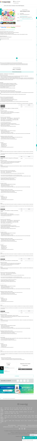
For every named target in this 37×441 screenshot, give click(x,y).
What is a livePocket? (17, 1)
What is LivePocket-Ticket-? (12, 425)
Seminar (26, 420)
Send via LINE (24, 381)
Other (31, 409)
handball (32, 415)
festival (13, 420)
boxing (21, 415)
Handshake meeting (12, 411)
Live (28, 411)
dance (29, 409)
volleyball (14, 415)
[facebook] (22, 428)
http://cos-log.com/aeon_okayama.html (10, 29)
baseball (6, 415)
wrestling (18, 415)
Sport (1, 415)
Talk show (25, 411)
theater (8, 409)
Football (9, 415)
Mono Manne (25, 409)
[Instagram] (25, 428)
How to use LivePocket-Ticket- (22, 425)
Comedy (21, 409)
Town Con (22, 420)
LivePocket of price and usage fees (8, 426)
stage (5, 409)
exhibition (17, 411)
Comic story (11, 409)
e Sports (29, 415)
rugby (12, 415)
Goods (31, 411)
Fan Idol (1, 411)
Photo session (21, 411)
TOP (0, 398)
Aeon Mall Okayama (22, 16)
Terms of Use (16, 426)
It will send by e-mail (28, 381)
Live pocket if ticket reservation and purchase (5, 2)
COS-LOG (21, 20)
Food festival (29, 420)
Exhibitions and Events (2, 421)
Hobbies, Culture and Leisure (2, 418)
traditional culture (16, 409)
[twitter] (20, 428)
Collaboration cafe (7, 413)
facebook (21, 381)
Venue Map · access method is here (26, 18)
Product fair (6, 420)
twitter (18, 381)
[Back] (1, 5)
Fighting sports (25, 415)
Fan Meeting (6, 411)
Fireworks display (17, 420)
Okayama (26, 16)
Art (32, 420)
